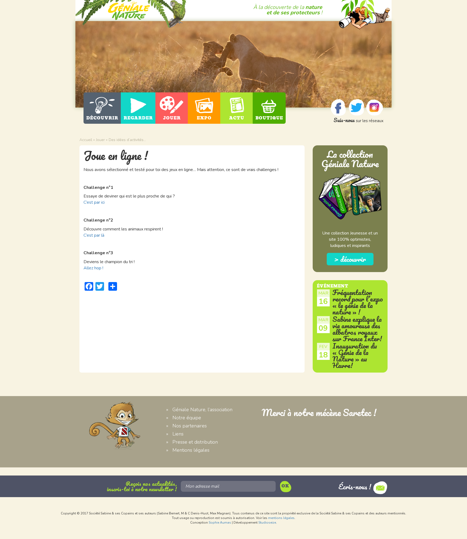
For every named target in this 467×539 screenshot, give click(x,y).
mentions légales (281, 518)
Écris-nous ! (355, 486)
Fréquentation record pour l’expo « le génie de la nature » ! (357, 302)
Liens (178, 434)
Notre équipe (186, 417)
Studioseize (267, 522)
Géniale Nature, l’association (202, 409)
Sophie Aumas (220, 522)
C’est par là (94, 235)
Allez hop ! (93, 268)
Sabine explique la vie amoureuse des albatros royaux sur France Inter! (357, 328)
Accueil (85, 139)
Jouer (100, 139)
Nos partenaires (189, 426)
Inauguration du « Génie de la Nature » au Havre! (354, 355)
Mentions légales (190, 450)
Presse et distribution (195, 442)
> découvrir (350, 259)
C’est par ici (94, 202)
